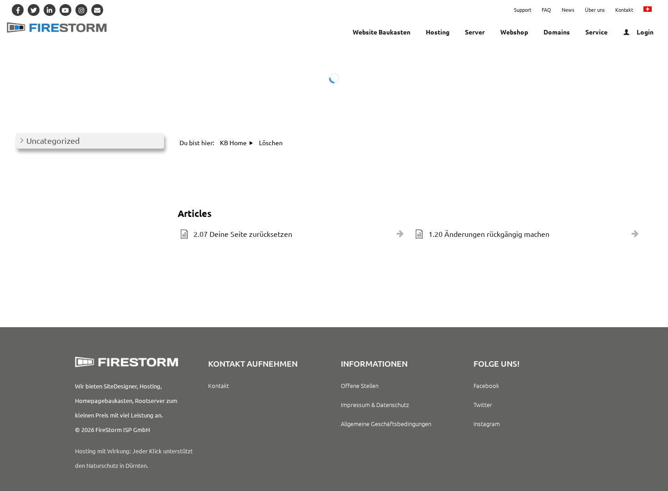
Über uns (595, 9)
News (568, 9)
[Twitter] (34, 10)
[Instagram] (81, 10)
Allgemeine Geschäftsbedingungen (386, 423)
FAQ (546, 9)
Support (522, 9)
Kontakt (624, 9)
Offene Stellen (360, 385)
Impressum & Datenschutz (375, 404)
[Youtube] (65, 10)
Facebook (486, 385)
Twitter (483, 404)
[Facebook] (18, 10)
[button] (90, 141)
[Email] (97, 10)
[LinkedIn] (49, 10)
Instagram (487, 423)
